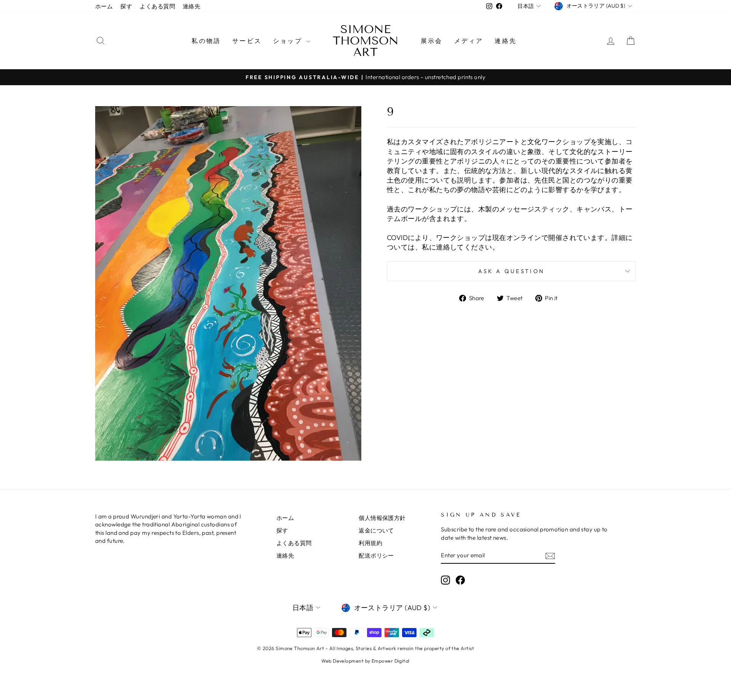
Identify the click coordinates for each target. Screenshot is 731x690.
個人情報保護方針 (382, 517)
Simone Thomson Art (366, 40)
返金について (376, 530)
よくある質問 (157, 6)
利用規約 (370, 543)
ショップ (289, 41)
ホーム (104, 6)
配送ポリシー (376, 555)
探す (126, 6)
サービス (247, 41)
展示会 (432, 41)
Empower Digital (391, 661)
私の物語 (206, 41)
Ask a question (511, 271)
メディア (469, 41)
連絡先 (191, 6)
